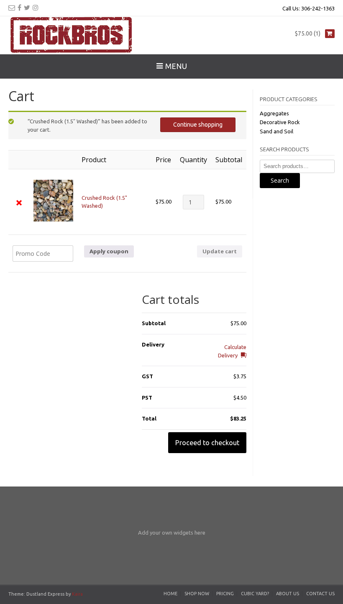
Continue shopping (198, 124)
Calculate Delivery (232, 351)
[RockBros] (71, 35)
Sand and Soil (276, 131)
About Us (287, 593)
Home (170, 593)
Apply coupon (109, 251)
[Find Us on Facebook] (19, 7)
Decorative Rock (280, 122)
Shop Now (196, 593)
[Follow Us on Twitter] (27, 7)
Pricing (225, 593)
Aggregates (274, 113)
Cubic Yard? (255, 593)
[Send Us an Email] (11, 7)
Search (280, 180)
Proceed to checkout (207, 442)
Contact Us (320, 593)
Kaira (77, 593)
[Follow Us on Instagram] (35, 7)
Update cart (219, 251)
